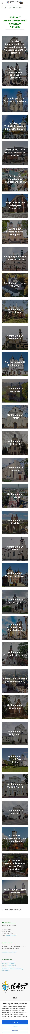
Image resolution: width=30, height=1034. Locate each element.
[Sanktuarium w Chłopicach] (15, 311)
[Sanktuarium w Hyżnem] (15, 417)
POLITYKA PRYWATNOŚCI (8, 963)
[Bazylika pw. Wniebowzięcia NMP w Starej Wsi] (15, 232)
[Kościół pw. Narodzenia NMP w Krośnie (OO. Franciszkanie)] (15, 865)
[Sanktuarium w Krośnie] (15, 522)
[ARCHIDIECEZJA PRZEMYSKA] (15, 2)
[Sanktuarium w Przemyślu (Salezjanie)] (15, 654)
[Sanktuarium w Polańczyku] (15, 602)
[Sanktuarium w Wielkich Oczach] (15, 786)
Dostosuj (15, 1026)
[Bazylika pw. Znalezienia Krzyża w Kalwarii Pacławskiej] (15, 127)
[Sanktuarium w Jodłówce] (15, 470)
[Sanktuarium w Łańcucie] (15, 549)
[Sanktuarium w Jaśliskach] (15, 443)
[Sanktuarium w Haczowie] (15, 391)
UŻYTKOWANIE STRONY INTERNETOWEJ (12, 969)
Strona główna (5, 8)
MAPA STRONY (5, 971)
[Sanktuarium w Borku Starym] (15, 285)
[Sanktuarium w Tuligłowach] (15, 733)
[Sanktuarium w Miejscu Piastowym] (15, 575)
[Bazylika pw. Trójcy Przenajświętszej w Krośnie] (15, 153)
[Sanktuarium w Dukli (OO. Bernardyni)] (15, 364)
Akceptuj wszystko (15, 1022)
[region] (15, 1017)
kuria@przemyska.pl (11, 935)
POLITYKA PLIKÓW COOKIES (9, 965)
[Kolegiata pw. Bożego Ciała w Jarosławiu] (15, 259)
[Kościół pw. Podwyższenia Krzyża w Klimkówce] (15, 839)
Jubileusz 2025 (12, 8)
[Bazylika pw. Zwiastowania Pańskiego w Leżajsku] (15, 179)
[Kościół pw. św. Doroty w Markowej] (15, 892)
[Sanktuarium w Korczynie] (15, 496)
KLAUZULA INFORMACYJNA (9, 967)
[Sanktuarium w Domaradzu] (15, 338)
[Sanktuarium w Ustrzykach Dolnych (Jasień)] (15, 760)
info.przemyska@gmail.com (9, 952)
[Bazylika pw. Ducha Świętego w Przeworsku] (15, 206)
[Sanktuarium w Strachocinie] (15, 707)
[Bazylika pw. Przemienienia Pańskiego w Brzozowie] (15, 74)
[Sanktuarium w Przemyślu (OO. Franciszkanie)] (15, 628)
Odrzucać (15, 1030)
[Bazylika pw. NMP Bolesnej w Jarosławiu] (15, 100)
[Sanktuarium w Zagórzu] (15, 813)
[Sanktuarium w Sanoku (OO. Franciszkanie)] (15, 681)
